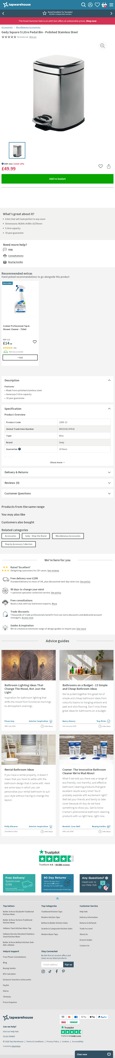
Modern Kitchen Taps (50, 917)
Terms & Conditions (35, 1041)
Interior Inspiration (41, 721)
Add (28, 357)
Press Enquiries (10, 1002)
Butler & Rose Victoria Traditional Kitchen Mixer (17, 921)
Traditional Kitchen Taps (51, 911)
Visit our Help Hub (11, 1031)
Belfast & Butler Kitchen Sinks (54, 923)
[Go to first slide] (112, 13)
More (54, 603)
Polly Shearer (11, 826)
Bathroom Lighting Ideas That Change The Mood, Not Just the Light (24, 688)
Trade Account (86, 928)
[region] (57, 325)
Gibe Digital (16, 1046)
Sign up (68, 964)
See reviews (53, 570)
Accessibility (77, 1041)
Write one (32, 37)
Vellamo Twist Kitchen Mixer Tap (17, 928)
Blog (5, 962)
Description (11, 380)
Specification (12, 408)
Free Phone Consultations (14, 957)
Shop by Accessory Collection (18, 544)
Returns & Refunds (88, 923)
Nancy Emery (68, 721)
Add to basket (68, 178)
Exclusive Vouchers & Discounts (17, 979)
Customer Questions (17, 493)
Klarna (6, 991)
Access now (27, 617)
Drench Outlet (86, 940)
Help (10, 249)
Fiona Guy (9, 721)
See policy (85, 581)
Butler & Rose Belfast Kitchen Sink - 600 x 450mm (19, 943)
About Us (84, 934)
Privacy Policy (53, 1041)
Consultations (15, 255)
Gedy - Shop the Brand (35, 536)
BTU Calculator (9, 974)
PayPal (6, 985)
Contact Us (84, 945)
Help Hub (84, 911)
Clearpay (7, 996)
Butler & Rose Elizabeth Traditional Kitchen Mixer (18, 913)
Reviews (9, 483)
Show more (56, 462)
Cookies (65, 1041)
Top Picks (104, 721)
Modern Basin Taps (49, 934)
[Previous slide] (3, 13)
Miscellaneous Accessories (28, 27)
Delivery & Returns (16, 472)
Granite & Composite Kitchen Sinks (56, 928)
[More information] (19, 449)
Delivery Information (89, 917)
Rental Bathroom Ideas (19, 769)
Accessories (7, 27)
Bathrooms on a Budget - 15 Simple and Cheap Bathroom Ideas (85, 687)
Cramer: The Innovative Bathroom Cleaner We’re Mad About (84, 771)
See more (81, 628)
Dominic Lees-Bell (71, 826)
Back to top (57, 898)
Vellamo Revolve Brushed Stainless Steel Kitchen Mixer (18, 935)
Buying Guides (15, 261)
